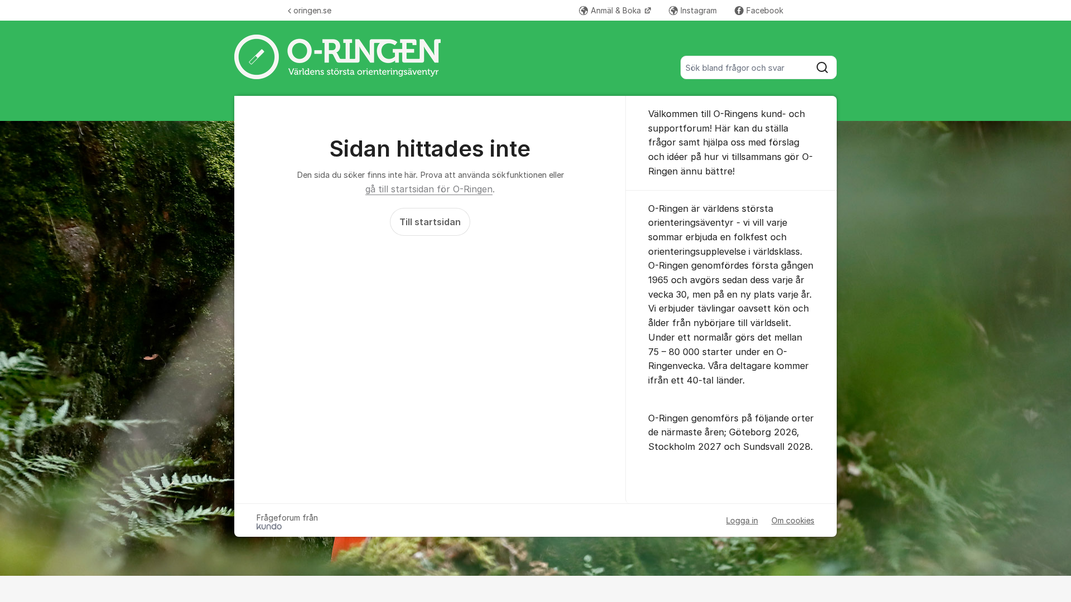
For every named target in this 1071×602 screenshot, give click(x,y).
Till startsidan (430, 221)
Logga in (742, 520)
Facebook (764, 10)
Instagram (699, 10)
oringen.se (312, 10)
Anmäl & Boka (617, 10)
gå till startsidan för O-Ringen (429, 189)
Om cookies (792, 520)
